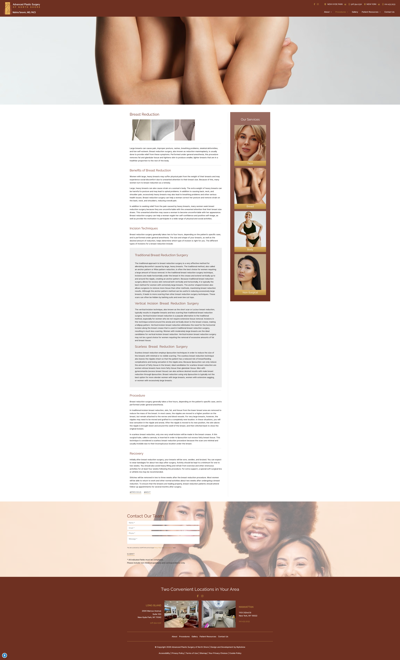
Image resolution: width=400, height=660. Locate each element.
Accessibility (164, 653)
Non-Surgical (250, 292)
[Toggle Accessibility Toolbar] (4, 655)
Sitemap (203, 653)
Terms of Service (168, 547)
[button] (331, 12)
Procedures (184, 636)
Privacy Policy (157, 547)
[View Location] (325, 4)
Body (250, 249)
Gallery (195, 636)
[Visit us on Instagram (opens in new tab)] (317, 4)
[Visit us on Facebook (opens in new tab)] (314, 4)
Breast (250, 206)
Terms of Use (192, 653)
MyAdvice (240, 647)
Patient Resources (208, 636)
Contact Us (223, 636)
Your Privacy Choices (218, 653)
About (174, 636)
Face (250, 163)
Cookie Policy (235, 653)
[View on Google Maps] (345, 4)
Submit (131, 554)
